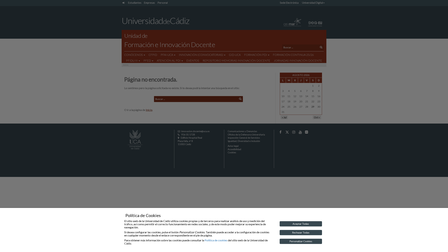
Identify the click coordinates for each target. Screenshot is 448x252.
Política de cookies (216, 240)
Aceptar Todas (301, 223)
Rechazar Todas (300, 232)
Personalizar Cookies (300, 241)
